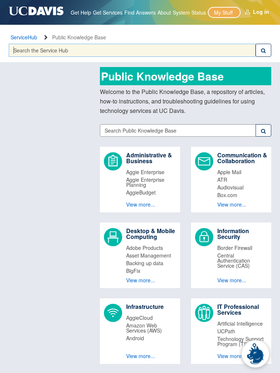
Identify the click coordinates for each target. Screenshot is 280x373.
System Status (189, 12)
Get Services (107, 12)
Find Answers (140, 12)
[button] (140, 179)
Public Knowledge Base (79, 37)
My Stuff (223, 12)
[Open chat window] (255, 354)
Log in (261, 11)
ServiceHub (24, 37)
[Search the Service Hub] (263, 50)
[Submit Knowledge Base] (263, 130)
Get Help (81, 12)
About (164, 12)
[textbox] (132, 50)
